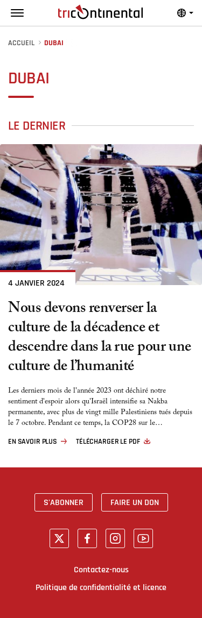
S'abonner (63, 502)
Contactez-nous (101, 569)
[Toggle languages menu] (185, 13)
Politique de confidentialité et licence (101, 587)
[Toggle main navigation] (17, 13)
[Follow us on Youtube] (143, 538)
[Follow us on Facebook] (87, 538)
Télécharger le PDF (108, 441)
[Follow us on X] (59, 538)
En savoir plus (32, 441)
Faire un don (134, 502)
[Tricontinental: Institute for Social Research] (100, 11)
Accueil (21, 43)
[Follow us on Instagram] (115, 538)
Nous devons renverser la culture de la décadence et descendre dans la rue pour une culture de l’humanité (99, 339)
